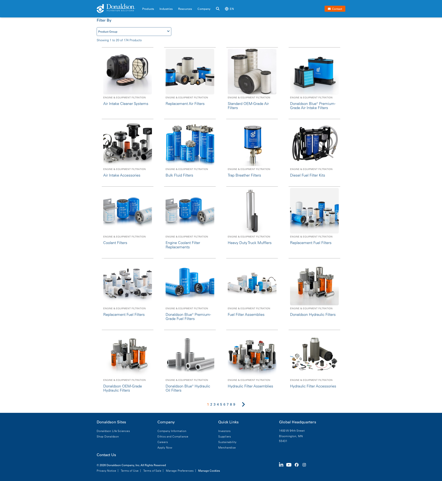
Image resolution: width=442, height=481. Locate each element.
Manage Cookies (209, 470)
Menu (143, 3)
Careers (162, 442)
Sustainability (227, 442)
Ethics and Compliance (172, 436)
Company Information (171, 431)
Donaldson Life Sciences (113, 431)
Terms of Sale (152, 470)
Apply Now (164, 447)
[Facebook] (298, 467)
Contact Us (106, 455)
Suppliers (224, 436)
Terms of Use (130, 470)
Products (148, 9)
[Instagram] (305, 467)
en (232, 9)
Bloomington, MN (291, 436)
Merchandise (227, 447)
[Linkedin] (282, 467)
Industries (166, 9)
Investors (224, 431)
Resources (185, 9)
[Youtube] (290, 467)
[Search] (217, 9)
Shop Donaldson (108, 436)
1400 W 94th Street (292, 430)
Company (204, 9)
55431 (283, 441)
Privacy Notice (106, 470)
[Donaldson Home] (118, 8)
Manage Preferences (180, 470)
